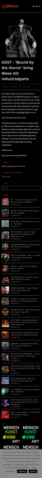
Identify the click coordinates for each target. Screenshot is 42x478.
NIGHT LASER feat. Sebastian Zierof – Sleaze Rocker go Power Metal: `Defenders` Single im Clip (25, 368)
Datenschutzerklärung (17, 475)
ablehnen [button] (33, 471)
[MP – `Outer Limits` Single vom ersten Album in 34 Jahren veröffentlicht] (5, 202)
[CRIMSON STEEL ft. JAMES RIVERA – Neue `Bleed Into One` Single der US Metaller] (5, 335)
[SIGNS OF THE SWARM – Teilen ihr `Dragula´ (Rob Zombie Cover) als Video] (5, 257)
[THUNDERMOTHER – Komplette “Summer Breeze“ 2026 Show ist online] (5, 279)
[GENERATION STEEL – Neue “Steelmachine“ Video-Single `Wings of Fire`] (5, 312)
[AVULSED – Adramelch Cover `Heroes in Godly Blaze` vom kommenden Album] (5, 301)
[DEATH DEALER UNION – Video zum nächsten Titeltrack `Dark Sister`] (5, 380)
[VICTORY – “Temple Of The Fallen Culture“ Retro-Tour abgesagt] (5, 213)
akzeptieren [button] (22, 471)
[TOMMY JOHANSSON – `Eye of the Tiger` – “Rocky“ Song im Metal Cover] (5, 290)
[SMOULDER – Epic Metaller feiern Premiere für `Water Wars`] (5, 223)
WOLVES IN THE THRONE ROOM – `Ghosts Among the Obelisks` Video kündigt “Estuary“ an (25, 356)
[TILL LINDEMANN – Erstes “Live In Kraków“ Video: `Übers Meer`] (5, 391)
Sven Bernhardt (11, 87)
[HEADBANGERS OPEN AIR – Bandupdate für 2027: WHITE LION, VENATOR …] (5, 246)
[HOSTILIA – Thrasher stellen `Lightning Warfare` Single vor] (5, 268)
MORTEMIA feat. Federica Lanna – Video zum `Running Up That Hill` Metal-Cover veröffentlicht (24, 402)
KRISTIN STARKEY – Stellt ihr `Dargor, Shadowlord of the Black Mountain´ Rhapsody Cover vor (23, 234)
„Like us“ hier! (6, 177)
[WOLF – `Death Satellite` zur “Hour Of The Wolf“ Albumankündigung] (5, 414)
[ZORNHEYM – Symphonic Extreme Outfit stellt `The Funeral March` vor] (5, 345)
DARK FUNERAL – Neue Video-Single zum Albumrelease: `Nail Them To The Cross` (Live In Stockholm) (24, 322)
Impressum (29, 475)
